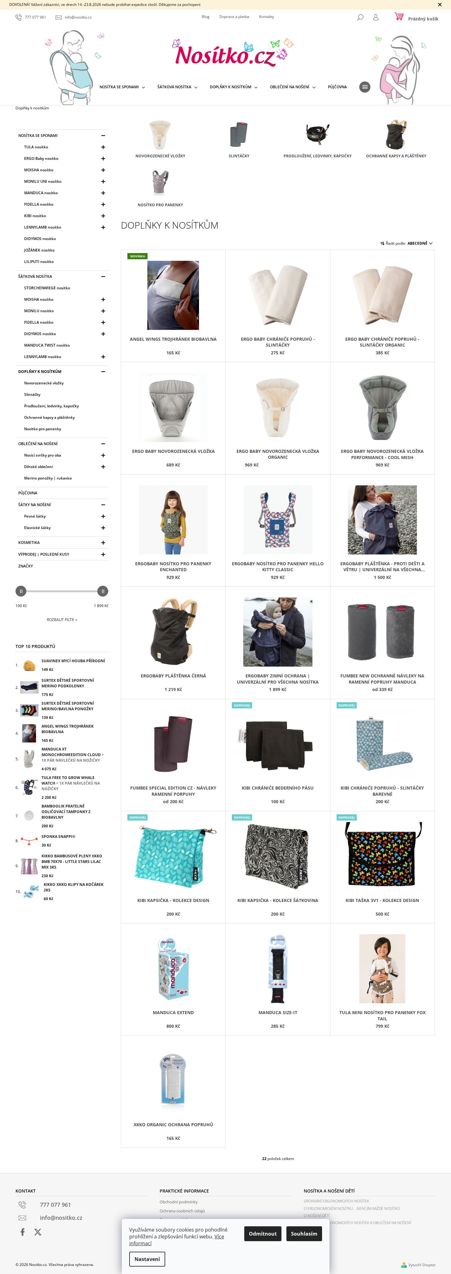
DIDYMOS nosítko (40, 238)
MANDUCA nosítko (41, 192)
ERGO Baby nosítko (41, 158)
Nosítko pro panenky (42, 428)
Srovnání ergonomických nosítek (336, 1201)
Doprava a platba (234, 16)
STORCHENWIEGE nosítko (47, 288)
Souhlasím (304, 1233)
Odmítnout (263, 1233)
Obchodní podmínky (179, 1202)
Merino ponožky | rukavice (48, 478)
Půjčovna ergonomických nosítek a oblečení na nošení (357, 1223)
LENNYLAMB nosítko (42, 227)
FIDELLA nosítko (38, 204)
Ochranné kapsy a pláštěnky (49, 417)
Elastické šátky (37, 527)
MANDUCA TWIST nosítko (47, 345)
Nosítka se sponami (38, 135)
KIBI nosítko (35, 215)
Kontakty (266, 16)
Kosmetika (29, 542)
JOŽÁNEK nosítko (39, 250)
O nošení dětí (316, 1216)
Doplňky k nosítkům (39, 371)
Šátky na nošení (34, 504)
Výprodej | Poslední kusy (43, 554)
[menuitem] (122, 87)
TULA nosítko (36, 147)
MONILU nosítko (39, 310)
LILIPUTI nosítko (39, 261)
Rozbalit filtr (60, 619)
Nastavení (147, 1259)
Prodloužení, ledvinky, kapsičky (51, 406)
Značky (25, 566)
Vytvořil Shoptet (422, 1264)
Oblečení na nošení (38, 443)
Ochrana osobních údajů (182, 1211)
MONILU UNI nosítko (42, 181)
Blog (206, 16)
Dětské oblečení (38, 466)
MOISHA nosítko (38, 170)
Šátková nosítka (35, 276)
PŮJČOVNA (27, 493)
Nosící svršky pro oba (42, 455)
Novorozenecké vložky (44, 383)
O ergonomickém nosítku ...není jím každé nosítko (352, 1208)
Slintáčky (32, 394)
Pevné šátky (35, 516)
